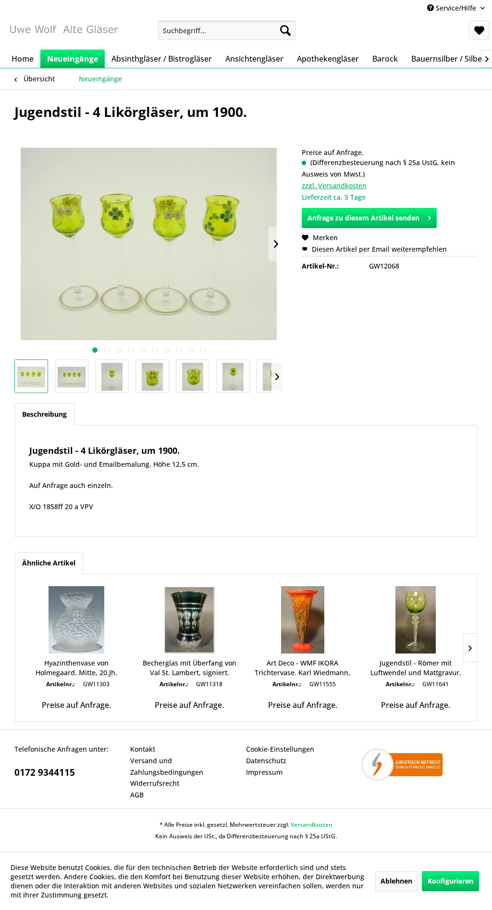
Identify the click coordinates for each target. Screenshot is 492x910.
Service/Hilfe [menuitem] (456, 8)
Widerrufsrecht (154, 783)
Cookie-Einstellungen (280, 749)
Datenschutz (266, 760)
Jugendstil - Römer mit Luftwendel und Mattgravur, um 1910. (415, 668)
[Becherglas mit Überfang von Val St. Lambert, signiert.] (189, 620)
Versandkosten (311, 824)
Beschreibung (44, 414)
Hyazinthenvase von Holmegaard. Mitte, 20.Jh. (76, 667)
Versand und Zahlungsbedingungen (166, 766)
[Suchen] (285, 30)
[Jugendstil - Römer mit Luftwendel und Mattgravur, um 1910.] (416, 620)
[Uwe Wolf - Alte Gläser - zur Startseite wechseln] (63, 33)
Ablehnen (396, 880)
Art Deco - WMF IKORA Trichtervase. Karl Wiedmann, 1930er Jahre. (302, 668)
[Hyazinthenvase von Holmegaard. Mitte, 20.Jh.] (76, 620)
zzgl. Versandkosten (334, 185)
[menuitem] (227, 30)
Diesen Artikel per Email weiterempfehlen (378, 249)
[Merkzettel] (479, 30)
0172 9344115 (44, 772)
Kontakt (142, 749)
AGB (137, 794)
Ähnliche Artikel (48, 562)
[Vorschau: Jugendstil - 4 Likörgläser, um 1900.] (31, 376)
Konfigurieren (450, 880)
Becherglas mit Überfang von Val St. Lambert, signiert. (189, 667)
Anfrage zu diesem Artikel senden (363, 217)
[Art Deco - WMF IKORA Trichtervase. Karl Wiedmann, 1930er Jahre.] (302, 620)
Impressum (264, 772)
